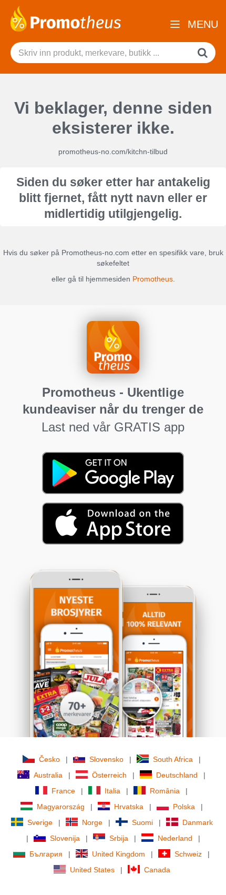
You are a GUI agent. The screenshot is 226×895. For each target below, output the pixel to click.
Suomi (142, 822)
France (63, 791)
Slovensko (106, 759)
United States (92, 870)
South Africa (173, 759)
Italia (112, 791)
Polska (184, 806)
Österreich (109, 775)
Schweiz (188, 854)
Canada (157, 870)
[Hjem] (66, 18)
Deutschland (177, 775)
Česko (49, 759)
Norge (92, 822)
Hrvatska (128, 806)
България (46, 854)
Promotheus (152, 279)
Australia (48, 775)
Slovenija (65, 838)
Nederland (175, 838)
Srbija (118, 838)
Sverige (40, 822)
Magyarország (61, 806)
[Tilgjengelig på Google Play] (113, 472)
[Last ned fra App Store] (113, 523)
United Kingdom (118, 854)
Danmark (197, 822)
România (165, 791)
